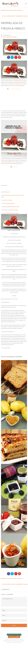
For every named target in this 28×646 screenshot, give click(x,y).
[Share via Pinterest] (15, 57)
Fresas (4, 37)
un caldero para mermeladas (16, 264)
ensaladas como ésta (19, 84)
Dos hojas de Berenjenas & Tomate (11, 213)
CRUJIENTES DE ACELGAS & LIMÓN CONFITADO (11, 10)
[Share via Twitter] (12, 57)
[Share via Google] (19, 57)
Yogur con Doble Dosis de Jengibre (11, 210)
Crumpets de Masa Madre (10, 203)
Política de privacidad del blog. (14, 642)
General (8, 37)
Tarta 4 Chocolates (8, 200)
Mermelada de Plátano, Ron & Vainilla (12, 206)
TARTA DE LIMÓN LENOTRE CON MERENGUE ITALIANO (14, 16)
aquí (23, 85)
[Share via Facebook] (8, 57)
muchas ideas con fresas (13, 85)
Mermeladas (14, 37)
